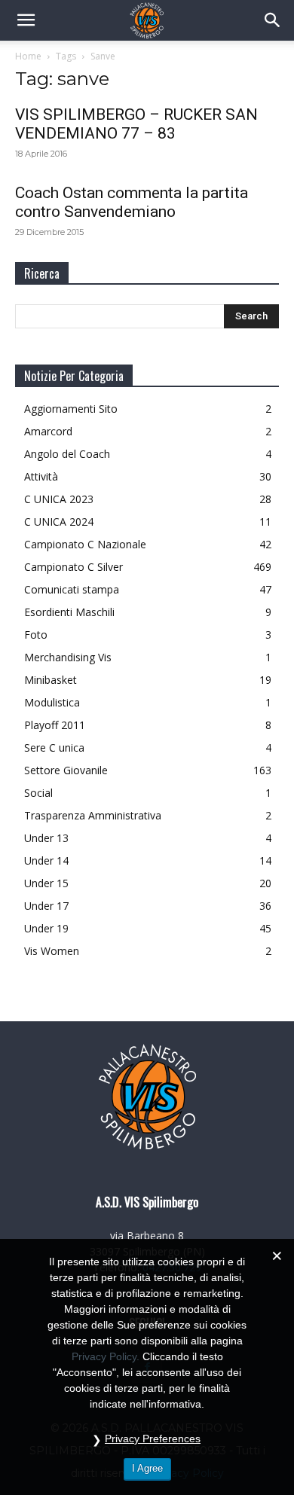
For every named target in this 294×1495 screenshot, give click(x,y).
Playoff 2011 (54, 725)
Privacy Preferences (153, 1438)
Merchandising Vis (68, 657)
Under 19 (46, 928)
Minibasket (50, 680)
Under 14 (46, 860)
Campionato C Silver (73, 567)
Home (28, 56)
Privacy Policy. (105, 1356)
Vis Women (51, 951)
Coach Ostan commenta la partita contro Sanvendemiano (131, 202)
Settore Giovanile (66, 770)
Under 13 (46, 838)
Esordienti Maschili (69, 612)
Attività (41, 476)
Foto (35, 634)
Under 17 (46, 906)
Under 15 (46, 883)
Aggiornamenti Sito (71, 408)
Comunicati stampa (71, 589)
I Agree (147, 1468)
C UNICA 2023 (58, 499)
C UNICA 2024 (58, 521)
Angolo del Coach (67, 454)
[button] (26, 20)
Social (38, 793)
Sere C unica (54, 747)
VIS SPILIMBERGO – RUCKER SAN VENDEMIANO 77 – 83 (136, 123)
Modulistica (52, 702)
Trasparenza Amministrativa (92, 815)
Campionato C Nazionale (85, 544)
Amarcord (48, 431)
